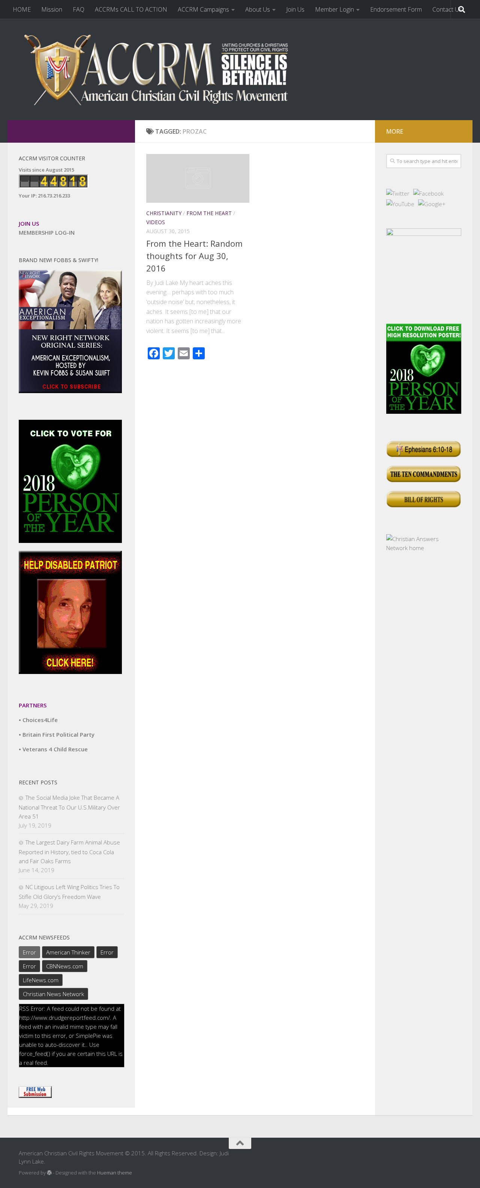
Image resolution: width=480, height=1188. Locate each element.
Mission (51, 9)
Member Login (334, 9)
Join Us (295, 9)
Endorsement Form (396, 9)
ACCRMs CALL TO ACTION (131, 9)
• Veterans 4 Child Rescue (53, 749)
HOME (22, 9)
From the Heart (209, 213)
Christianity (164, 213)
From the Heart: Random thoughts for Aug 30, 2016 (194, 256)
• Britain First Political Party (56, 734)
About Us (257, 9)
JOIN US (29, 223)
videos (155, 222)
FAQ (78, 9)
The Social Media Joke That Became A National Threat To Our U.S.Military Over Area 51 (69, 807)
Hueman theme (114, 1172)
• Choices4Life (38, 720)
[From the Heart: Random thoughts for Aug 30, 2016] (197, 178)
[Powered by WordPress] (49, 1172)
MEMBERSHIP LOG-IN (47, 232)
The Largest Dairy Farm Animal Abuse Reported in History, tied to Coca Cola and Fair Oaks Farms (69, 851)
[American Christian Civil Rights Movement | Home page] (161, 69)
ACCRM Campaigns (203, 9)
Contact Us (447, 9)
